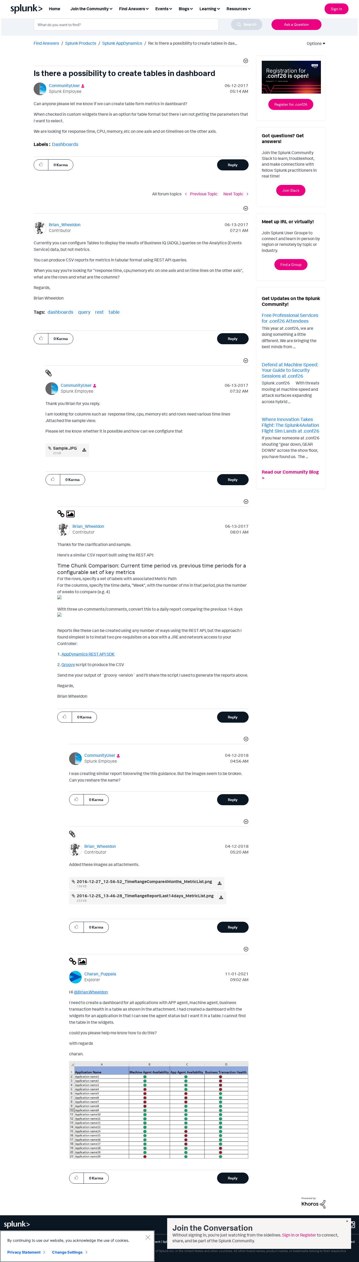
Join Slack (290, 190)
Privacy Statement (23, 1252)
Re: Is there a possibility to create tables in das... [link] (192, 43)
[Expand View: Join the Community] (111, 8)
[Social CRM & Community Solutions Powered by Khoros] (313, 1202)
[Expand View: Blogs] (191, 8)
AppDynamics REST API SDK (88, 654)
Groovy (68, 664)
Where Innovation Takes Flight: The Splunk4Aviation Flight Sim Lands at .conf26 (290, 424)
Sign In (336, 9)
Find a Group (290, 264)
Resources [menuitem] (237, 8)
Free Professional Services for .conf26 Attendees (290, 318)
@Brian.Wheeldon (91, 992)
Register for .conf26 (290, 104)
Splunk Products (80, 43)
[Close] (147, 1237)
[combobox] (148, 24)
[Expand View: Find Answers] (147, 8)
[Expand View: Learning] (218, 8)
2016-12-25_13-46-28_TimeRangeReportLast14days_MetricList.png (145, 895)
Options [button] (312, 43)
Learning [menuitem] (207, 8)
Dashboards (65, 144)
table (114, 312)
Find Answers (46, 43)
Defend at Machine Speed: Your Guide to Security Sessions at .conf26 (290, 370)
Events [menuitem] (161, 8)
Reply (233, 165)
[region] (77, 1246)
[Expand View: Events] (170, 8)
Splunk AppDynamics (122, 43)
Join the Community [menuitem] (89, 8)
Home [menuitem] (54, 8)
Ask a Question (296, 24)
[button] (245, 61)
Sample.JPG (65, 448)
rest (99, 312)
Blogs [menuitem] (184, 8)
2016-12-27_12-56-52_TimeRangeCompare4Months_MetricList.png (144, 881)
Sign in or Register (299, 1235)
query (84, 312)
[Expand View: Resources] (249, 8)
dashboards (60, 312)
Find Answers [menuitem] (132, 8)
